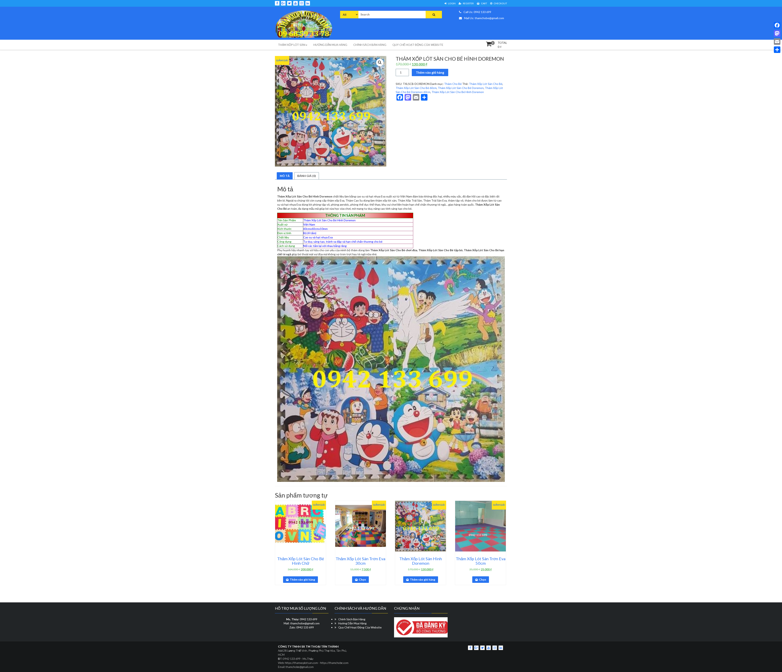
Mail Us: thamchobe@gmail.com (483, 18)
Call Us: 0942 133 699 (477, 12)
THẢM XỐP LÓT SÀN (291, 44)
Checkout (500, 3)
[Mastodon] (777, 33)
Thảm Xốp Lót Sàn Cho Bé (485, 84)
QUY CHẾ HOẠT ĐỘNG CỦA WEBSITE (417, 44)
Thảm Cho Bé (453, 84)
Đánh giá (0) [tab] (306, 176)
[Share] (777, 50)
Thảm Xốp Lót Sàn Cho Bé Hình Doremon (458, 92)
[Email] (777, 41)
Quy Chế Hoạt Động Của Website (360, 627)
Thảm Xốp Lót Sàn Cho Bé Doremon (461, 88)
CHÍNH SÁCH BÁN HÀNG (369, 44)
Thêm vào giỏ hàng (430, 72)
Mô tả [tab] (285, 176)
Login (452, 3)
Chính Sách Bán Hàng (351, 619)
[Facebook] (777, 25)
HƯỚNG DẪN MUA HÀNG (330, 44)
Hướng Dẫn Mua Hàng (352, 623)
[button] (379, 62)
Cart (484, 3)
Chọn (362, 579)
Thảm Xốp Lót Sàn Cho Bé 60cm (416, 88)
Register (468, 3)
